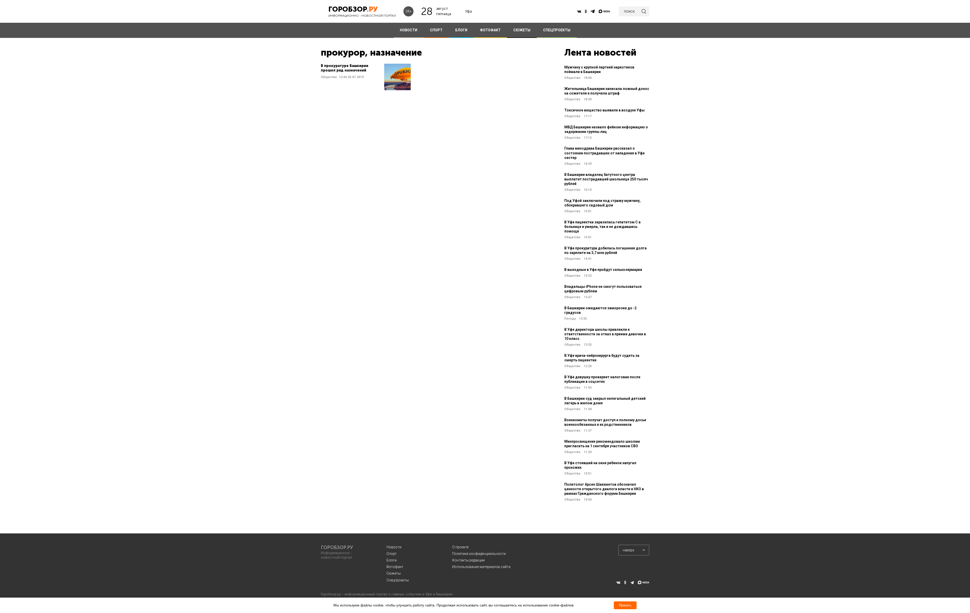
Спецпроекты (397, 580)
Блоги (391, 560)
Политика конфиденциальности (479, 554)
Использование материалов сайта (481, 567)
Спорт (391, 554)
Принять (625, 605)
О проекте (460, 547)
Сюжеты (393, 573)
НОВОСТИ (408, 30)
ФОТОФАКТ (490, 30)
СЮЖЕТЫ (521, 30)
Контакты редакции (468, 560)
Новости (393, 547)
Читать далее (366, 77)
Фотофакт (394, 567)
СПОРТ (436, 30)
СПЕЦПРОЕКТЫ (556, 30)
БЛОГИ (461, 30)
